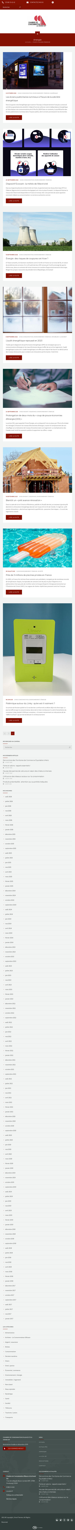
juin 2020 (8, 1145)
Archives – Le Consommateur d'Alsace (17, 1337)
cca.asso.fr (9, 1491)
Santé (7, 1399)
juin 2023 (8, 975)
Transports (9, 1417)
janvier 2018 (9, 1281)
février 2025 (9, 881)
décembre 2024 (10, 891)
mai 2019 (8, 1206)
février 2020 (9, 1163)
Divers (7, 1361)
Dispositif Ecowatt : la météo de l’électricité (27, 184)
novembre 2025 (10, 839)
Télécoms (8, 1408)
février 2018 (9, 1276)
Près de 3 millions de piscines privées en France (29, 575)
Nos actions (43, 1461)
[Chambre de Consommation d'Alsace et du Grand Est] (37, 21)
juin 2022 (8, 1032)
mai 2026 (8, 811)
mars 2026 (8, 820)
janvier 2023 (9, 999)
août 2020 (8, 1135)
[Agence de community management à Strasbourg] (37, 1527)
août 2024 (8, 909)
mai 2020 (8, 1149)
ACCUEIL (28, 42)
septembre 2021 (10, 1074)
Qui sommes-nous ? (16, 1448)
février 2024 (9, 938)
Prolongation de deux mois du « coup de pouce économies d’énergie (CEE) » (34, 417)
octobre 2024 (9, 900)
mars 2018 (8, 1272)
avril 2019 (8, 1210)
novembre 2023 (10, 952)
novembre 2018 (10, 1234)
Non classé (8, 1384)
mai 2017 (8, 1314)
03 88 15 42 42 (10, 2)
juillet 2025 (9, 858)
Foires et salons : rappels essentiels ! (16, 766)
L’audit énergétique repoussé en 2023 (24, 340)
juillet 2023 (9, 971)
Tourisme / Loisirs (11, 1413)
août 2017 (8, 1304)
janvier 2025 (9, 886)
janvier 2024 (9, 942)
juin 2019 (8, 1201)
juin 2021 (8, 1088)
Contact (42, 1465)
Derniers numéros (11, 1356)
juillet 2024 (9, 914)
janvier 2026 (9, 829)
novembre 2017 (10, 1290)
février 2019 (9, 1220)
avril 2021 (8, 1098)
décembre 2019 (10, 1173)
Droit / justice (9, 1366)
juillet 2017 (9, 1309)
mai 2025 (8, 867)
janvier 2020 (9, 1168)
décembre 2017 (10, 1286)
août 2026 (8, 797)
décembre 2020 (10, 1116)
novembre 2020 (10, 1121)
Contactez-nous (36, 2)
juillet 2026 (9, 801)
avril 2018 (8, 1267)
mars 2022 (8, 1046)
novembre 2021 (10, 1065)
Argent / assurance (30, 411)
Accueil (42, 1442)
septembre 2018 (10, 1243)
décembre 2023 (10, 947)
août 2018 (8, 1248)
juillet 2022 (9, 1027)
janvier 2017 (9, 1319)
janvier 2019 (9, 1225)
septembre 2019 (10, 1187)
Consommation (26, 93)
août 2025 (8, 853)
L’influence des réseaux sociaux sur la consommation (23, 776)
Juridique (42, 1451)
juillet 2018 (9, 1253)
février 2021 (9, 1107)
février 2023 (9, 994)
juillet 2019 (9, 1196)
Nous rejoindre (10, 1389)
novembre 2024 (10, 895)
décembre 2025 (10, 834)
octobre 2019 (9, 1182)
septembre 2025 (10, 848)
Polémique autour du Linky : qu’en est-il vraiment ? (30, 703)
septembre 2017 (10, 1300)
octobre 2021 (9, 1069)
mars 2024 (8, 933)
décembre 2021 (10, 1060)
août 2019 (8, 1192)
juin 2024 (8, 919)
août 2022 (8, 1022)
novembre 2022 (10, 1008)
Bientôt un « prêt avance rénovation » (24, 500)
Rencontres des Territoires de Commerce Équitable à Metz (26, 760)
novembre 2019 (10, 1177)
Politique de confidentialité (14, 1495)
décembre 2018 (10, 1229)
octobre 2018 (9, 1239)
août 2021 (8, 1079)
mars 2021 (8, 1102)
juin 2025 (8, 862)
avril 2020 (8, 1154)
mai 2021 (8, 1093)
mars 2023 (8, 989)
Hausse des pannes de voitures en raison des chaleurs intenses (27, 771)
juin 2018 (8, 1257)
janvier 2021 (9, 1112)
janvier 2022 (9, 1055)
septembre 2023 (10, 961)
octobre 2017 (9, 1295)
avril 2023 (8, 985)
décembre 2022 (10, 1003)
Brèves (7, 1347)
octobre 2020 (9, 1126)
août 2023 (8, 966)
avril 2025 (8, 872)
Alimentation (9, 1333)
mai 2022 (8, 1036)
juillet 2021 (9, 1083)
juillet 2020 (9, 1140)
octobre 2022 (9, 1013)
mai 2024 (8, 924)
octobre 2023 (9, 956)
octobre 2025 (9, 844)
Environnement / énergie (41, 93)
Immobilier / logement (59, 337)
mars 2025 (8, 877)
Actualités (43, 1447)
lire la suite (14, 117)
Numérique (54, 93)
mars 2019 (8, 1215)
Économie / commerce (12, 1370)
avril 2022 (8, 1041)
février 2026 (9, 825)
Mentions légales (11, 1499)
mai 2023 (8, 980)
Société (40, 571)
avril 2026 (8, 815)
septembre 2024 (10, 905)
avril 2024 (8, 928)
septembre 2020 (10, 1130)
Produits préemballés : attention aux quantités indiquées (25, 782)
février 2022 (9, 1051)
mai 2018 (8, 1262)
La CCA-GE (43, 1456)
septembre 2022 (10, 1018)
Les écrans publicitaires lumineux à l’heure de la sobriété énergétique (33, 99)
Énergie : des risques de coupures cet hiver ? (27, 258)
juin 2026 (8, 806)
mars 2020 (8, 1159)
